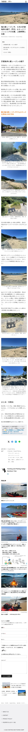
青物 (12, 461)
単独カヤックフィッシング (7, 500)
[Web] (8, 473)
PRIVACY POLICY (7, 719)
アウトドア (11, 453)
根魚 (9, 459)
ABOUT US (6, 711)
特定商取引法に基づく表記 (9, 722)
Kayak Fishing (17, 451)
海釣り (13, 459)
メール (3, 633)
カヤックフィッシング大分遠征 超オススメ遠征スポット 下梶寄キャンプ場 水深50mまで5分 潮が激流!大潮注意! (13, 592)
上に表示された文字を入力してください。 (11, 654)
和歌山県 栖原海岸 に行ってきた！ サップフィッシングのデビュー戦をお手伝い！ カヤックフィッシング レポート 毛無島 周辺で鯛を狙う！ (13, 522)
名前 (2, 627)
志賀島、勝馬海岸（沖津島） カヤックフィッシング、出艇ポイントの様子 (9, 693)
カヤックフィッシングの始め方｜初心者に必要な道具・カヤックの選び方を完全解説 (18, 685)
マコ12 (17, 457)
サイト (2, 639)
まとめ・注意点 (7, 52)
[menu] (26, 2)
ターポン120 (11, 457)
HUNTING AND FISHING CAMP (16, 730)
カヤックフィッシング (13, 455)
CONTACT (5, 715)
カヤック (17, 453)
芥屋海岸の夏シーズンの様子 (10, 44)
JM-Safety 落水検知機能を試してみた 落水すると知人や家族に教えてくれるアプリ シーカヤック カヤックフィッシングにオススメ (14, 569)
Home (2, 703)
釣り (9, 461)
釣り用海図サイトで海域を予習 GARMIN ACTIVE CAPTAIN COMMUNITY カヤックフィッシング (13, 431)
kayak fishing (19, 36)
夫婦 (21, 457)
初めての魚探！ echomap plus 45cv (10, 614)
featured (10, 451)
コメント (3, 660)
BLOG (6, 703)
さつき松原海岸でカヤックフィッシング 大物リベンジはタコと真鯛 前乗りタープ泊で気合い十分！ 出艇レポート (14, 546)
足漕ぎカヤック (20, 459)
